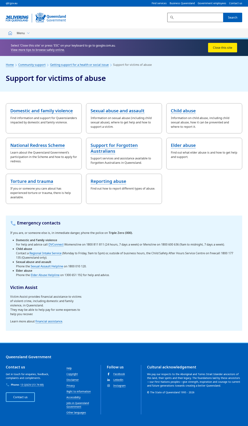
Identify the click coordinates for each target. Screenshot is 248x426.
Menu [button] (21, 33)
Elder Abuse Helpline (45, 275)
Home (10, 65)
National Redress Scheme (37, 145)
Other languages (76, 412)
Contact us (235, 3)
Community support (32, 65)
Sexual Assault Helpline (47, 266)
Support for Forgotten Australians (114, 148)
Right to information (78, 391)
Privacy (70, 385)
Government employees (212, 3)
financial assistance (48, 321)
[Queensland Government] (36, 17)
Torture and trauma (31, 181)
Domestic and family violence (41, 111)
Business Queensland (182, 3)
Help (69, 368)
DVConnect (56, 244)
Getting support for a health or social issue (79, 65)
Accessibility (73, 397)
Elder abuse (183, 145)
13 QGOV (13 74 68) (32, 384)
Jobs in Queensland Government (77, 404)
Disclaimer (72, 379)
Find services (159, 3)
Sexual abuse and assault (118, 111)
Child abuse (183, 111)
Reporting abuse (108, 181)
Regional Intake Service (45, 253)
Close (222, 48)
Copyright (72, 374)
